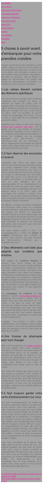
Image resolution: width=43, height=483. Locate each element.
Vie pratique (6, 35)
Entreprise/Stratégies (11, 10)
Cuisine (4, 31)
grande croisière (34, 345)
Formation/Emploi (10, 14)
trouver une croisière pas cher (17, 126)
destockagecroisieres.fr (31, 296)
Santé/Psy (6, 24)
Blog (3, 42)
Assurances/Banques (10, 17)
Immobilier (6, 3)
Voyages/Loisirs (8, 21)
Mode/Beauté (7, 28)
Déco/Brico (6, 6)
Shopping (5, 38)
